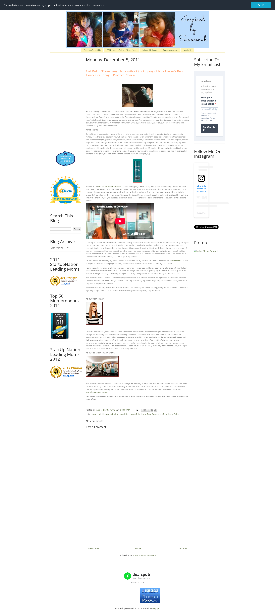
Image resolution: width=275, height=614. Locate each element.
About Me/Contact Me (92, 50)
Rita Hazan (129, 414)
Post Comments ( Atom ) (144, 555)
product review (115, 414)
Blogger (156, 608)
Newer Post (93, 548)
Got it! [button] (261, 5)
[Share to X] (148, 410)
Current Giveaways (170, 50)
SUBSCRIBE (209, 128)
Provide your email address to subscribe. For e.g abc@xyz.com (208, 116)
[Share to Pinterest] (155, 410)
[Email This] (142, 410)
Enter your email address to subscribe (208, 100)
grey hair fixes (100, 414)
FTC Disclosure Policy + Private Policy (121, 50)
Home (138, 548)
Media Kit (187, 50)
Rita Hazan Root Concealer (149, 414)
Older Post (182, 548)
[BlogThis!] (145, 410)
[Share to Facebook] (152, 410)
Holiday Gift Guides (149, 50)
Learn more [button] (98, 5)
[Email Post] (137, 410)
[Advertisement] (137, 519)
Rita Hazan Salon (171, 414)
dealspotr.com (137, 582)
